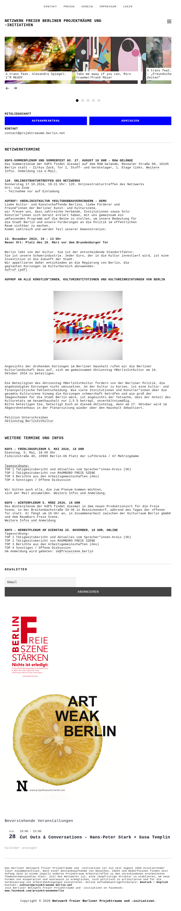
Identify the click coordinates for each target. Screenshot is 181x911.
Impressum (107, 6)
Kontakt (50, 6)
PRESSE (69, 6)
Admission (130, 121)
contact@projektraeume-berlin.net (35, 133)
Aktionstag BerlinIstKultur (29, 421)
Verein (87, 6)
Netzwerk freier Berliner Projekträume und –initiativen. (104, 901)
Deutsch (146, 882)
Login (127, 6)
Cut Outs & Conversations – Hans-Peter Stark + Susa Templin (95, 837)
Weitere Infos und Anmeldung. (80, 493)
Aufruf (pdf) (16, 270)
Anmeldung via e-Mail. (38, 171)
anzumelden (40, 493)
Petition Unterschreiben (26, 417)
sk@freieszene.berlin (74, 551)
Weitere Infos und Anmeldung (30, 520)
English (162, 882)
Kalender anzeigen (21, 848)
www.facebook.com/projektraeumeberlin (34, 890)
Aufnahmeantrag (46, 121)
